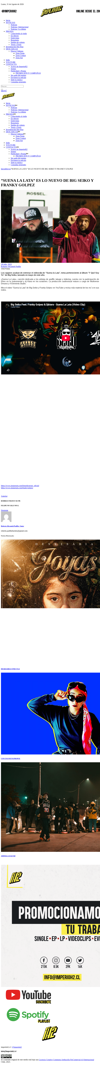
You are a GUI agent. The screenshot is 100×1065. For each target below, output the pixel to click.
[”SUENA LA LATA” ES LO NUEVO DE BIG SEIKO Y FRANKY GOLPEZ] (6, 521)
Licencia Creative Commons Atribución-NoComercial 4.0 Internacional (66, 1060)
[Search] (2, 89)
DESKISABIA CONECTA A (10, 669)
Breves (8, 169)
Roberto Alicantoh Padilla (11, 266)
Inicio (3, 169)
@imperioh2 (17, 1047)
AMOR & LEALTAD (8, 856)
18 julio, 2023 (6, 264)
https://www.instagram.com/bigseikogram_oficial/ (20, 486)
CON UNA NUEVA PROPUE (10, 758)
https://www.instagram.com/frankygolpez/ (17, 488)
